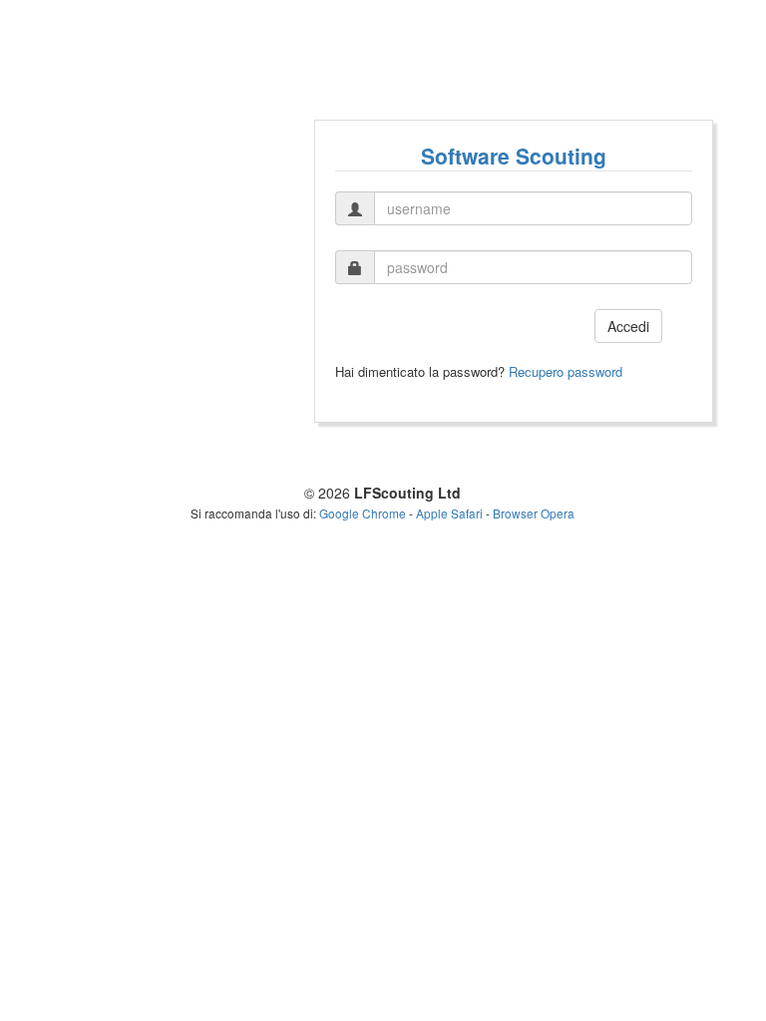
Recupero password (565, 371)
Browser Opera (533, 513)
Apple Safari (449, 513)
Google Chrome (362, 513)
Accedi (628, 326)
